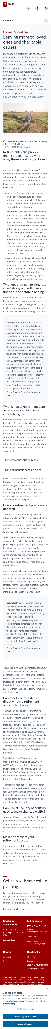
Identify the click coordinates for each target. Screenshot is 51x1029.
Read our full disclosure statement (31, 984)
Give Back (8, 20)
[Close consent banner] (48, 989)
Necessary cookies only (25, 1016)
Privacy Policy (9, 1003)
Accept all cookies (25, 1024)
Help (5, 961)
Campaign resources (36, 969)
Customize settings (25, 1009)
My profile (31, 957)
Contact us (7, 957)
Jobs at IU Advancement (37, 965)
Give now (31, 961)
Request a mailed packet (15, 909)
